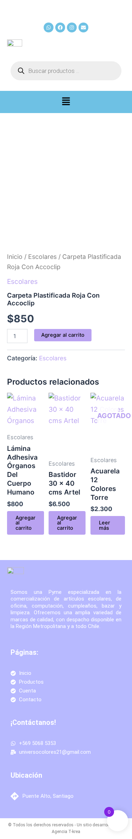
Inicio (15, 256)
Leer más (104, 525)
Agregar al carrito (62, 335)
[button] (66, 102)
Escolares (42, 256)
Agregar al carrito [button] (25, 523)
